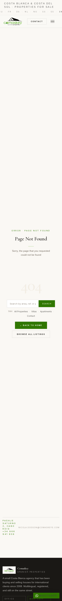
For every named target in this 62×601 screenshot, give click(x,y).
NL (26, 12)
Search (46, 304)
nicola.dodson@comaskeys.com (38, 527)
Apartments (46, 311)
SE (44, 12)
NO (35, 12)
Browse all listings (31, 334)
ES (52, 12)
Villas (34, 311)
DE (18, 12)
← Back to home (31, 325)
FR (9, 12)
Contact (37, 21)
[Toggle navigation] (52, 21)
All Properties (21, 311)
